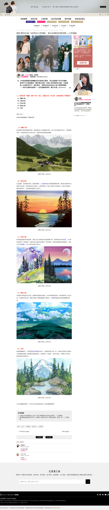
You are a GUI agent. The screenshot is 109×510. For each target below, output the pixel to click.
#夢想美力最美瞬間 (77, 22)
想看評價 (83, 63)
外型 (64, 239)
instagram (100, 494)
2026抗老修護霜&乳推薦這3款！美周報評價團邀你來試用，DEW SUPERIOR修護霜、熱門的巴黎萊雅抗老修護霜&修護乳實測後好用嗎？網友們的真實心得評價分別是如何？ (83, 51)
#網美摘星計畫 (30, 22)
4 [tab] (77, 68)
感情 (18, 426)
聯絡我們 (14, 498)
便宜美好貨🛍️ (80, 19)
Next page (65, 431)
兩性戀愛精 (24, 77)
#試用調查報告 (51, 22)
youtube (105, 494)
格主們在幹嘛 (56, 19)
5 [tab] (78, 68)
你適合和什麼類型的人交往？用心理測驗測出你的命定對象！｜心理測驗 (41, 415)
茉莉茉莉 (23, 445)
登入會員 (49, 437)
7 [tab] (81, 114)
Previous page (24, 431)
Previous (75, 65)
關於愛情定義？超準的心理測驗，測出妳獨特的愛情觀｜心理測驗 (48, 30)
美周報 (7, 15)
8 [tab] (82, 114)
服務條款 (58, 507)
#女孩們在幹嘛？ (64, 22)
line (103, 494)
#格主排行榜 (41, 22)
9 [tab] (83, 114)
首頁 (18, 30)
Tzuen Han (23, 453)
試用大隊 (34, 19)
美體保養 (83, 90)
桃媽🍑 (81, 98)
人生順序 (43, 183)
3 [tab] (76, 68)
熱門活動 (68, 19)
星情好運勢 (28, 30)
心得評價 (44, 19)
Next (91, 65)
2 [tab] (75, 68)
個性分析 (34, 426)
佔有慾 (36, 351)
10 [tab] (84, 114)
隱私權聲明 (3, 498)
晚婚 (23, 244)
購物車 (107, 14)
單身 (52, 298)
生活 (23, 426)
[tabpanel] (82, 51)
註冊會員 (39, 437)
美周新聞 (24, 19)
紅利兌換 (9, 498)
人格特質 (40, 426)
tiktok (108, 494)
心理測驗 (28, 426)
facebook (97, 494)
